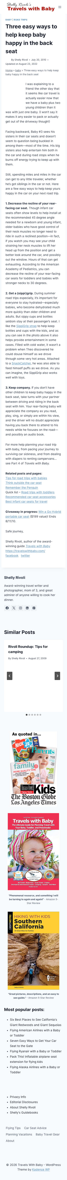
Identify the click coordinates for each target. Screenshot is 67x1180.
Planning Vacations (19, 1134)
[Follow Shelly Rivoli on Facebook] (7, 608)
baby (8, 19)
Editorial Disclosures (24, 1102)
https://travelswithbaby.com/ (25, 551)
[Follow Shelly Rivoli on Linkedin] (27, 608)
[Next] (57, 676)
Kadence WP (41, 1169)
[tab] (26, 715)
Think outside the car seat (23, 482)
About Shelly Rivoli (23, 1107)
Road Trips (20, 19)
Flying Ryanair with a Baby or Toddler (36, 1051)
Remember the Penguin (21, 487)
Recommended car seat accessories (30, 497)
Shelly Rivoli (21, 59)
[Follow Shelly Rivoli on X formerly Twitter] (14, 608)
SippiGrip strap (26, 326)
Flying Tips (13, 1128)
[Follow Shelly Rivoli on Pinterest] (34, 608)
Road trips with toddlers (37, 492)
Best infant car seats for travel (26, 501)
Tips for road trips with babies (26, 478)
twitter (25, 555)
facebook (11, 555)
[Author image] (7, 60)
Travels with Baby (38, 546)
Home (9, 70)
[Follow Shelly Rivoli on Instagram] (20, 608)
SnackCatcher (21, 363)
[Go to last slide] (9, 676)
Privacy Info (18, 1097)
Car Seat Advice (35, 1128)
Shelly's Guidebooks (24, 1112)
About (10, 1140)
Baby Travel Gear (48, 1134)
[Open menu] (60, 7)
